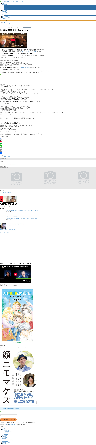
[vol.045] (8, 74)
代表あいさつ (7, 5)
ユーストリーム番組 (27, 27)
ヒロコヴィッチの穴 (6, 442)
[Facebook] (48, 138)
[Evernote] (48, 144)
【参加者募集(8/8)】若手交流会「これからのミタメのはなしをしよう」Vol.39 (21, 218)
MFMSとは (4, 429)
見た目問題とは (5, 435)
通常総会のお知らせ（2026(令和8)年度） (8, 229)
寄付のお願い (5, 441)
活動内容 (6, 9)
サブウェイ (11, 104)
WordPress (6, 424)
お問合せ (4, 438)
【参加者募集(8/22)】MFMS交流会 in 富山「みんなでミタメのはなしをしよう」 (22, 210)
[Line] (48, 146)
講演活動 (4, 436)
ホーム (3, 428)
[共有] (48, 153)
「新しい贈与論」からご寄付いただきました (9, 216)
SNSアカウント (5, 443)
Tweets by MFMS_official (4, 232)
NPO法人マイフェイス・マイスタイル (29, 51)
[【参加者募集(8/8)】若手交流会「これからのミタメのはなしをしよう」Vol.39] (3, 220)
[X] (48, 140)
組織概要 (6, 8)
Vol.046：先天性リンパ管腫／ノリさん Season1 (7, 192)
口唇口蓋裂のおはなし (25, 67)
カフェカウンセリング (8, 15)
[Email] (48, 148)
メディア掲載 (5, 437)
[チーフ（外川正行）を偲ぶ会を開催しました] (3, 226)
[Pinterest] (48, 142)
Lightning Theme (12, 424)
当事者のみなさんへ (8, 431)
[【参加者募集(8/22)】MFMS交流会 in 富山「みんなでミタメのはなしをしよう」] (3, 213)
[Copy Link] (48, 151)
